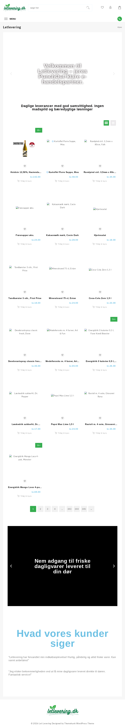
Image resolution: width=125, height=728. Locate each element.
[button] (11, 74)
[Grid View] (106, 123)
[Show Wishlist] (102, 8)
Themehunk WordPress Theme (79, 723)
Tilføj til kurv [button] (26, 181)
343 (69, 509)
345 (84, 509)
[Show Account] (110, 8)
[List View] (113, 123)
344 (77, 509)
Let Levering (45, 723)
